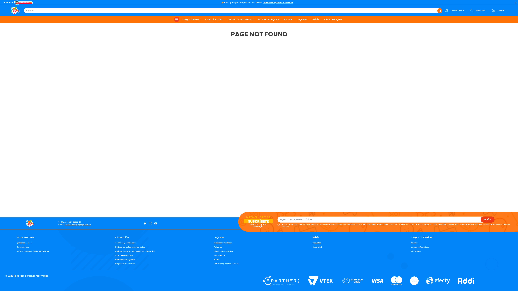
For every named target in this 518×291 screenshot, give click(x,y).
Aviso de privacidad (338, 224)
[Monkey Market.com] (23, 3)
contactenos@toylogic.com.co (78, 224)
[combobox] (233, 10)
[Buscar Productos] (440, 10)
